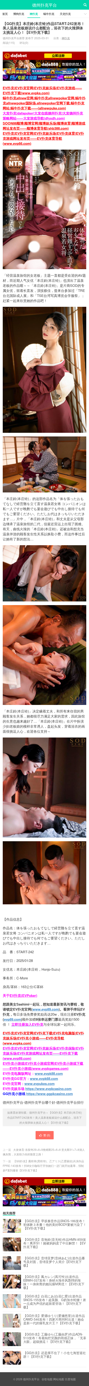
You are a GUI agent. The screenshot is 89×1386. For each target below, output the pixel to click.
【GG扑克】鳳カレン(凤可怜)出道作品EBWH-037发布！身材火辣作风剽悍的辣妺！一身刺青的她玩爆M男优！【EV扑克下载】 (53, 1282)
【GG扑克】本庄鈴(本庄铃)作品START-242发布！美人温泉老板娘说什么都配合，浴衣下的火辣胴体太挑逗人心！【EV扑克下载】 (44, 28)
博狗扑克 (18, 14)
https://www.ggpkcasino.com (49, 1093)
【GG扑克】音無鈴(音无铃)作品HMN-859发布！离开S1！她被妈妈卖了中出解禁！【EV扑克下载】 (54, 1243)
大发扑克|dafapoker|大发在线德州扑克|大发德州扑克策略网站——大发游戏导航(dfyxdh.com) (43, 116)
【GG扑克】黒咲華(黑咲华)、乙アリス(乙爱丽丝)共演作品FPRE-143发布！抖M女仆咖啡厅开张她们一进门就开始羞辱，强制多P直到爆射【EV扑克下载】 (43, 1165)
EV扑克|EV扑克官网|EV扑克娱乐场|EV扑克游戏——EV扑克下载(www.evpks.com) (42, 90)
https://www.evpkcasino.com (48, 1088)
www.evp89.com (45, 1009)
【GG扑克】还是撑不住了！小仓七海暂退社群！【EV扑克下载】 (54, 1355)
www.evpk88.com (49, 1073)
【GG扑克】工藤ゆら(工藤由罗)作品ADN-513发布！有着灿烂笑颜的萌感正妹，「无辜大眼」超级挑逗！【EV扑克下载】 (54, 1338)
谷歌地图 (47, 1379)
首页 (5, 14)
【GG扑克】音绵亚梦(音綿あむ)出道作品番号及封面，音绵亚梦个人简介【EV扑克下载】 (54, 1262)
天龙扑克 (65, 14)
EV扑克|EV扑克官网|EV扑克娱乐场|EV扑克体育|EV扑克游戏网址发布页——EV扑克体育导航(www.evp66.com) (43, 138)
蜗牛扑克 (48, 14)
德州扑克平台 (44, 5)
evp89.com (12, 1019)
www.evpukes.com (39, 1083)
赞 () (46, 1135)
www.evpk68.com (44, 1078)
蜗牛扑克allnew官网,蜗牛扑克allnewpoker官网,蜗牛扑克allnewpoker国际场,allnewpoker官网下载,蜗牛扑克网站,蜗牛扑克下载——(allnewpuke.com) (44, 103)
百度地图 (70, 1379)
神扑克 (34, 14)
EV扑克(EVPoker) (23, 995)
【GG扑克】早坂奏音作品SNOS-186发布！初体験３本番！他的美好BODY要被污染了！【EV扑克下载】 (54, 1224)
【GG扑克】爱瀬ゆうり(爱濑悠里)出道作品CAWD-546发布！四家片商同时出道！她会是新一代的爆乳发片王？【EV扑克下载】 (54, 1319)
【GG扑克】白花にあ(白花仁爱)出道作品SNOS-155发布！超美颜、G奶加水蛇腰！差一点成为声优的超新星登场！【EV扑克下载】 (54, 1301)
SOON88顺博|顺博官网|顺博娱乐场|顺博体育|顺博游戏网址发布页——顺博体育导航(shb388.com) (44, 126)
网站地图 (58, 1379)
